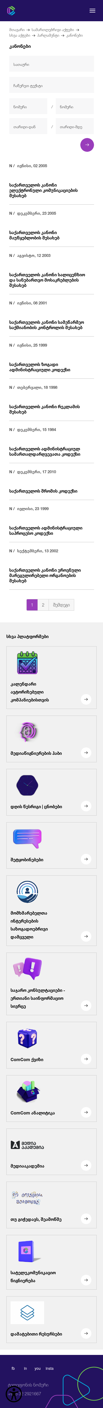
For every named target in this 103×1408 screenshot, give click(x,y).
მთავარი (17, 29)
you (38, 1368)
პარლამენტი (48, 34)
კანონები (74, 34)
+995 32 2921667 (28, 1389)
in (25, 1368)
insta (50, 1368)
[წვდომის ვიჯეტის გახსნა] (14, 1394)
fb (13, 1368)
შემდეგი (61, 604)
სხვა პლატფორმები (27, 636)
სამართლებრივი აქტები (53, 29)
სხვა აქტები (19, 34)
